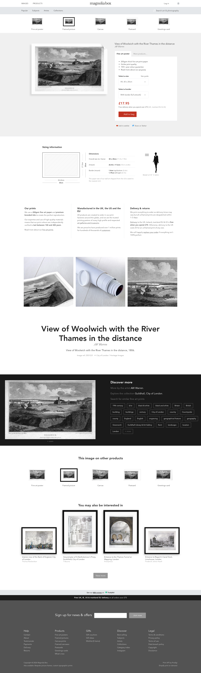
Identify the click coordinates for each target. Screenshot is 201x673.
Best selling (122, 635)
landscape (172, 425)
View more (101, 575)
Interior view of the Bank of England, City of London (39, 558)
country (173, 412)
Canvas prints (60, 641)
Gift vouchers (91, 635)
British (188, 405)
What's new (59, 654)
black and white (162, 405)
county (115, 418)
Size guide (145, 76)
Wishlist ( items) (93, 641)
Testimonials (29, 641)
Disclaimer (152, 650)
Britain (177, 405)
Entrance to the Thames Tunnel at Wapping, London (118, 558)
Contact (27, 635)
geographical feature (172, 418)
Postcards (59, 647)
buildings (129, 412)
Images (24, 3)
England (127, 418)
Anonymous (108, 561)
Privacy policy (154, 638)
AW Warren (119, 46)
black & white (143, 405)
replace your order (150, 232)
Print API (166, 663)
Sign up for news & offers (73, 615)
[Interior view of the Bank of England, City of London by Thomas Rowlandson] (39, 540)
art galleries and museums (88, 223)
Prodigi (174, 663)
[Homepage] (100, 4)
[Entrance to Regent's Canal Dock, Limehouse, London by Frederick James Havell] (162, 540)
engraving (153, 418)
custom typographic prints (62, 665)
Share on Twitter (141, 126)
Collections (58, 10)
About (26, 638)
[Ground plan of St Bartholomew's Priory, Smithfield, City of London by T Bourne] (80, 532)
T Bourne (66, 561)
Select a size (134, 76)
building (116, 412)
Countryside (187, 412)
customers (106, 230)
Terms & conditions (156, 635)
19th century (118, 405)
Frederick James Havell (153, 561)
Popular (24, 10)
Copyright (152, 647)
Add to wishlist (123, 126)
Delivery (133, 222)
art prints (142, 70)
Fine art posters (61, 635)
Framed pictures (61, 638)
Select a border (125, 89)
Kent (160, 425)
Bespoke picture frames (43, 665)
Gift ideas (90, 638)
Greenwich (117, 425)
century (142, 412)
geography (191, 418)
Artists (46, 10)
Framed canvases (62, 644)
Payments (28, 644)
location (186, 425)
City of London (158, 412)
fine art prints (47, 230)
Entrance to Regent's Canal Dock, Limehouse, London (159, 558)
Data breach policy (156, 644)
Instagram (121, 650)
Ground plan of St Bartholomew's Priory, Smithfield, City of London (79, 558)
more (129, 431)
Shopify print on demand (168, 665)
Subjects (35, 10)
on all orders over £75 (100, 597)
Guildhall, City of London (148, 393)
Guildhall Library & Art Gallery (140, 425)
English (140, 418)
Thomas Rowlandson (29, 561)
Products (37, 3)
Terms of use (153, 641)
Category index (123, 647)
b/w (130, 405)
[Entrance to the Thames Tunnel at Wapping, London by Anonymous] (121, 532)
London (116, 431)
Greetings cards (61, 650)
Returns (27, 650)
